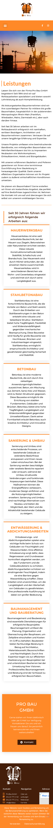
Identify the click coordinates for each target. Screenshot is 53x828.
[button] (5, 25)
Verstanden (15, 824)
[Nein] (48, 816)
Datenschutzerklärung (34, 824)
